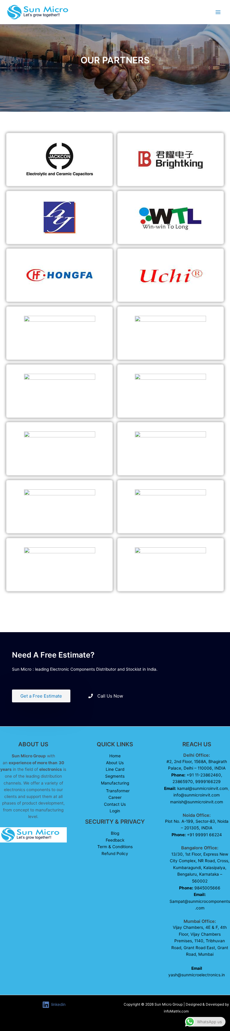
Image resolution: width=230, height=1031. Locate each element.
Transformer (118, 790)
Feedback (115, 840)
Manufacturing (115, 783)
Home (115, 755)
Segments (115, 776)
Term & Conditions (115, 846)
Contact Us (115, 804)
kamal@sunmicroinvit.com (202, 788)
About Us (115, 762)
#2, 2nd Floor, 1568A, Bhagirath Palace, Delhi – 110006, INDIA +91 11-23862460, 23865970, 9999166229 (195, 775)
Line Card (115, 769)
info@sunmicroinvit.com (196, 795)
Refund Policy (115, 853)
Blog (115, 833)
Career (115, 797)
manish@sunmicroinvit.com (196, 801)
